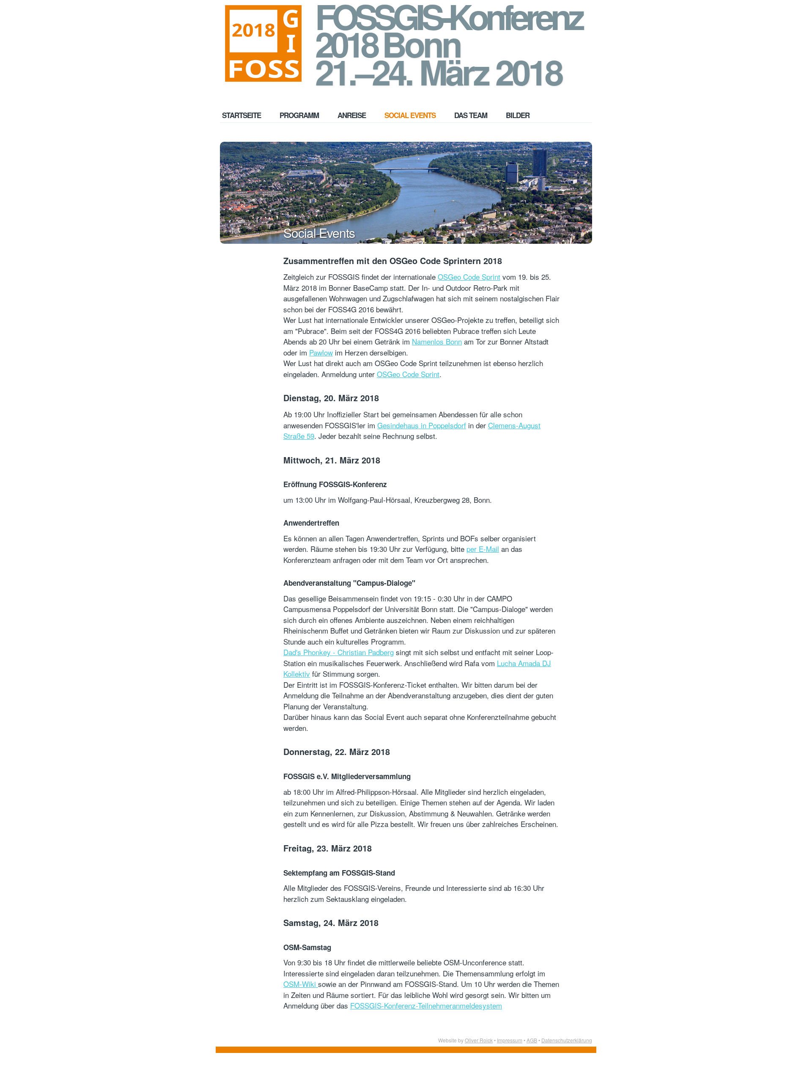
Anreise (351, 115)
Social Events (410, 115)
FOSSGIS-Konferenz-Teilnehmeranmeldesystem (426, 1005)
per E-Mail (482, 548)
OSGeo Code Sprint (469, 276)
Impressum (509, 1040)
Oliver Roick (479, 1040)
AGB (532, 1040)
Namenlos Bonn (437, 341)
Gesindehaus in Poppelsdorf (421, 425)
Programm (299, 115)
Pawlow (321, 352)
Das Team (470, 115)
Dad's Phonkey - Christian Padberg (338, 652)
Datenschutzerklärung (566, 1040)
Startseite (241, 115)
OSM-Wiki (300, 983)
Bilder (517, 115)
